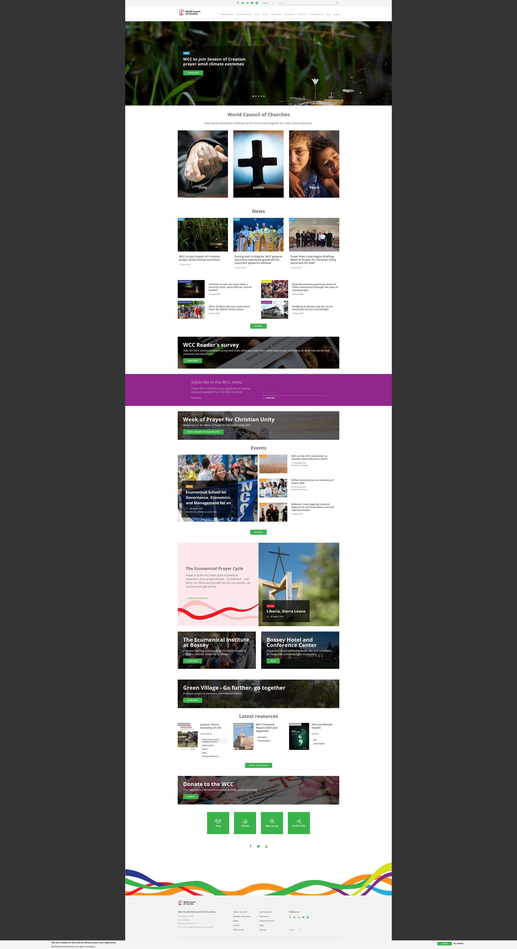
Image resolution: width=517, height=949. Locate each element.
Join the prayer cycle (198, 598)
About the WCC (227, 14)
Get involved (289, 14)
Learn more (193, 73)
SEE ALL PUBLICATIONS (258, 765)
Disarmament (314, 148)
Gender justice (258, 148)
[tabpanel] (258, 63)
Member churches (243, 14)
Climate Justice (207, 745)
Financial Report (264, 741)
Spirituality (203, 167)
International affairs (314, 167)
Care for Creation (258, 153)
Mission (202, 162)
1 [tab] (253, 96)
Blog (328, 14)
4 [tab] (261, 96)
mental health (319, 744)
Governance (262, 737)
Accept (444, 944)
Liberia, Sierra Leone (286, 611)
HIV (315, 740)
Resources (302, 14)
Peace (204, 753)
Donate (190, 796)
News (257, 14)
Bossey (336, 14)
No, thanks (458, 944)
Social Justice (258, 162)
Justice (204, 749)
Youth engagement (203, 157)
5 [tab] (264, 96)
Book (273, 661)
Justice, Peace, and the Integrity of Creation (210, 741)
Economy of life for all (210, 756)
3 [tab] (258, 96)
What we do (276, 14)
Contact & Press (316, 14)
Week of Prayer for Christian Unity (203, 432)
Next (385, 63)
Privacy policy (196, 397)
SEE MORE (258, 326)
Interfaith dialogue (314, 157)
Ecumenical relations (203, 153)
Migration (314, 153)
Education (203, 148)
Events (265, 14)
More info (100, 947)
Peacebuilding (314, 162)
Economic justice (258, 167)
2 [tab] (255, 96)
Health (258, 157)
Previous (131, 63)
